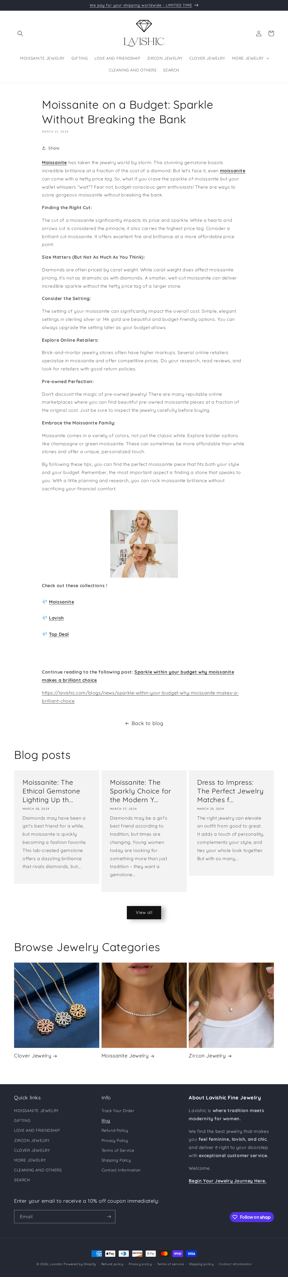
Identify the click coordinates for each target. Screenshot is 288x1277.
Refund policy (112, 1264)
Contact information (235, 1264)
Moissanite (61, 602)
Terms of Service (118, 1150)
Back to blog (147, 723)
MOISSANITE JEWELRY (36, 1110)
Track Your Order (118, 1110)
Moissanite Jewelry (125, 1055)
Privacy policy (140, 1264)
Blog (106, 1120)
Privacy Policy (115, 1140)
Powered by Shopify (80, 1264)
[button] (20, 33)
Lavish (56, 618)
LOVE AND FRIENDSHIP (37, 1130)
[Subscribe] (109, 1216)
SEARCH (22, 1179)
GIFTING (22, 1120)
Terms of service (170, 1264)
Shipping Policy (116, 1160)
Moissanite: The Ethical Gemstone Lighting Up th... (51, 791)
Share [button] (54, 148)
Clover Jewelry (32, 1055)
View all (144, 912)
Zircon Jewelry (207, 1055)
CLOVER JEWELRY (32, 1150)
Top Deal (59, 634)
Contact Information (121, 1170)
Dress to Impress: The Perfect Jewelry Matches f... (230, 791)
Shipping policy (201, 1264)
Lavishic (56, 1264)
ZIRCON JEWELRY (32, 1140)
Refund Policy (115, 1130)
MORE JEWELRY (30, 1160)
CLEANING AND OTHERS (38, 1170)
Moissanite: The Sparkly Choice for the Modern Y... (140, 791)
